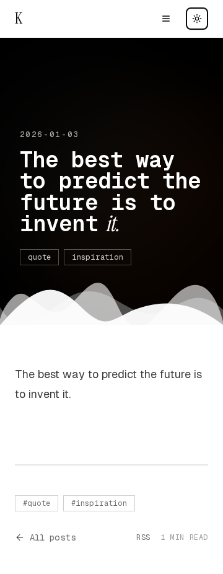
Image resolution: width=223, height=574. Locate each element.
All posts (53, 537)
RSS (143, 537)
